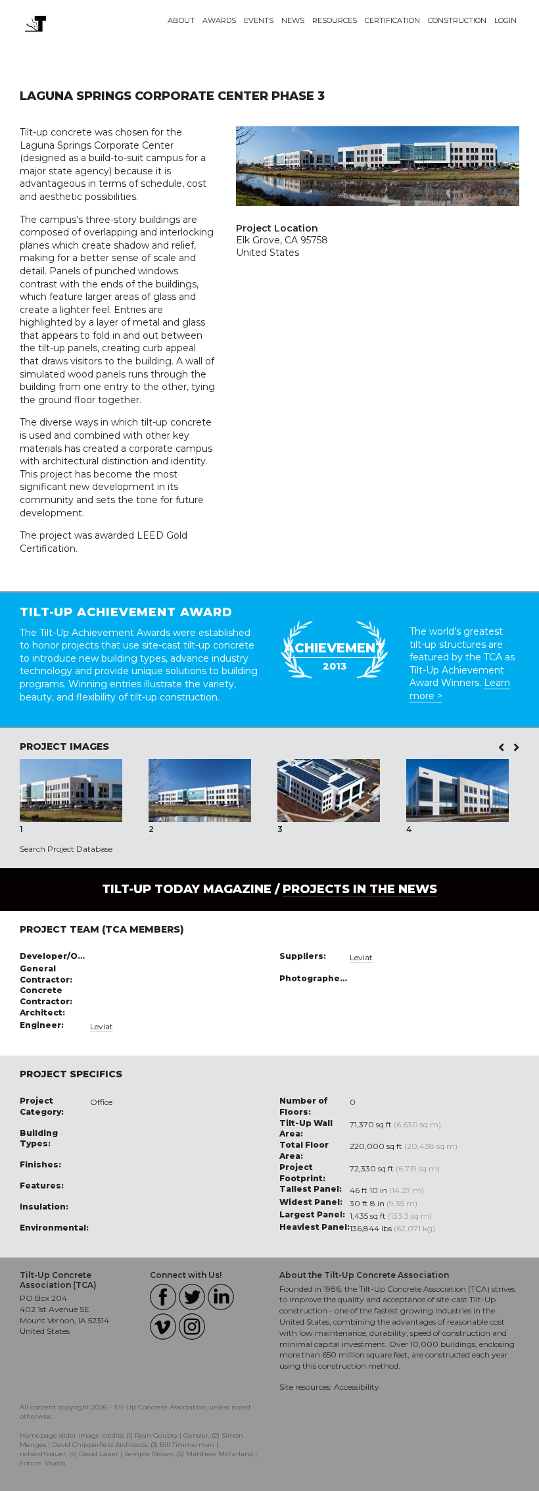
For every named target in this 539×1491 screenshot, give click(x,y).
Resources (334, 20)
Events (258, 20)
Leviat (101, 1026)
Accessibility (356, 1387)
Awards (219, 20)
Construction (457, 20)
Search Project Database (66, 849)
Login (505, 20)
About (181, 20)
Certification (392, 20)
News (292, 20)
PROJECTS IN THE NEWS (360, 889)
